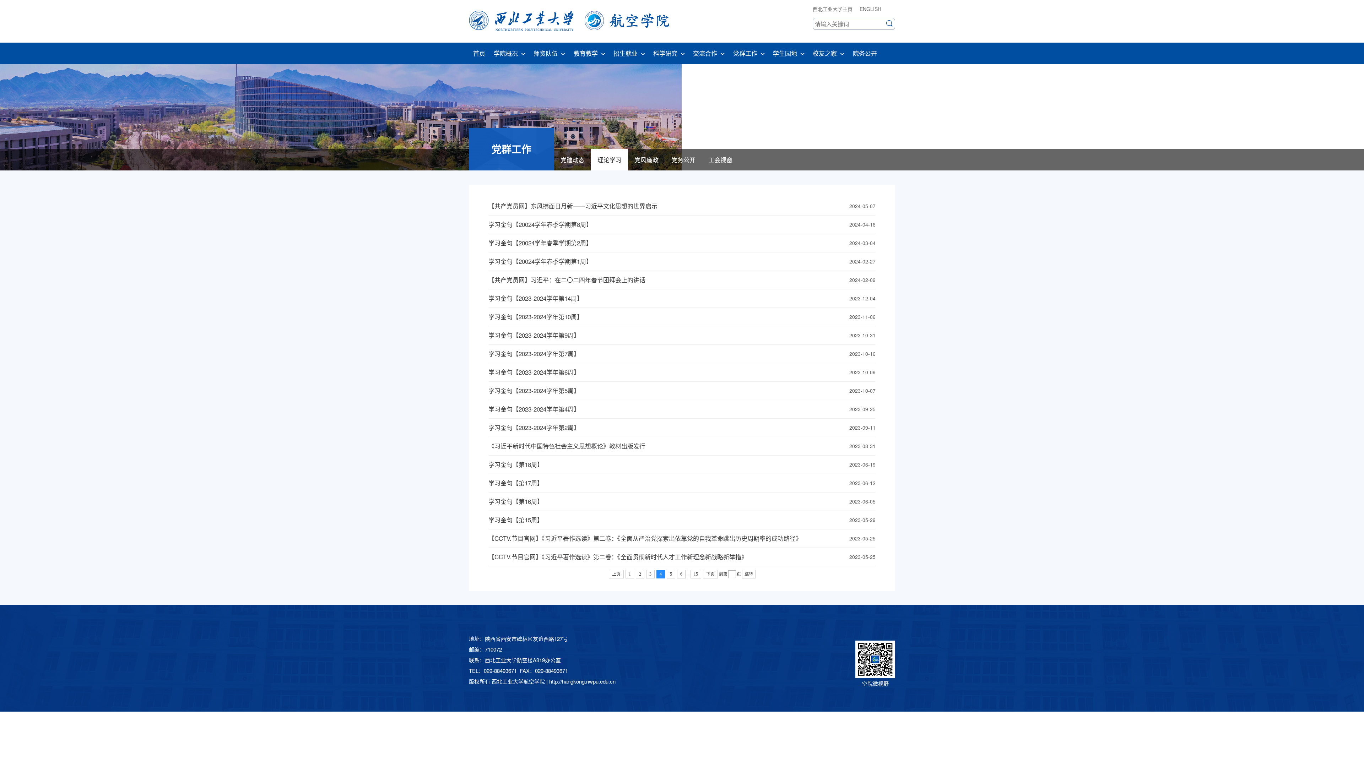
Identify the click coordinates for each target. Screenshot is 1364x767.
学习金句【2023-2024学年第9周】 (534, 335)
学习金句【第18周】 (515, 464)
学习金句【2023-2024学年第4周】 (534, 408)
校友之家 (825, 53)
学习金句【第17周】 (515, 482)
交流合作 (705, 53)
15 (696, 574)
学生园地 (785, 53)
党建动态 (573, 159)
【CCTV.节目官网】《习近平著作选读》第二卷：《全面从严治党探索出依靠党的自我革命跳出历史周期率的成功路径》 (645, 538)
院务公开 (865, 53)
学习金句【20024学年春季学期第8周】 (540, 224)
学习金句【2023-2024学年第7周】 (534, 353)
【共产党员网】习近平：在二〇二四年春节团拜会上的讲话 (566, 279)
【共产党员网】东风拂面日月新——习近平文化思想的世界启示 (572, 205)
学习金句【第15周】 (515, 519)
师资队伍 (546, 53)
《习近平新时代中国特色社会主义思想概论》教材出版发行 (566, 445)
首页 (479, 53)
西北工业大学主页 (832, 8)
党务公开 (683, 159)
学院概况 (506, 53)
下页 (710, 574)
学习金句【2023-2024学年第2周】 (534, 427)
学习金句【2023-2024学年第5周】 (534, 390)
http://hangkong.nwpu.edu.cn (582, 681)
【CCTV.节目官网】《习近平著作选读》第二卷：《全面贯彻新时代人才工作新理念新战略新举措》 (617, 556)
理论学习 (609, 159)
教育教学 (586, 53)
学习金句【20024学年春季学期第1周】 (540, 261)
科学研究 (665, 53)
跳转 (749, 574)
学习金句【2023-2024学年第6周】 (534, 372)
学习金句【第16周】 (515, 501)
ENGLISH (870, 8)
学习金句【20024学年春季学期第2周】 (540, 242)
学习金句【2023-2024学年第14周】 (535, 298)
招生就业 (625, 53)
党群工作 (745, 53)
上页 (616, 574)
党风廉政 (646, 159)
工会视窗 (720, 159)
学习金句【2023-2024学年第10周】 (535, 316)
